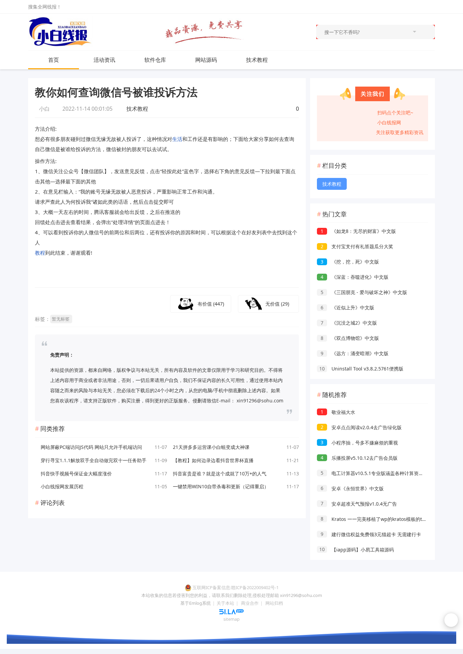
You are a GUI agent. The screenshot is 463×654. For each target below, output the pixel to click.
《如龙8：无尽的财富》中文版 (358, 231)
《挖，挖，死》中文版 (350, 261)
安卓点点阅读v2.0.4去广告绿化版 (361, 427)
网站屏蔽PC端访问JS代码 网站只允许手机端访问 (91, 447)
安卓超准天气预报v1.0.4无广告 (359, 504)
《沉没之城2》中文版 (349, 323)
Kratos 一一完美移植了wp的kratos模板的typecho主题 (384, 519)
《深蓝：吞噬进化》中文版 (354, 277)
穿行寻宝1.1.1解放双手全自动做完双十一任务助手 (93, 460)
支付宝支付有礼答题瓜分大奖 (357, 246)
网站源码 (206, 59)
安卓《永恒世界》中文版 (352, 488)
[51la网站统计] (231, 611)
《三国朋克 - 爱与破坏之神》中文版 (364, 292)
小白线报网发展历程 (62, 486)
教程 (40, 252)
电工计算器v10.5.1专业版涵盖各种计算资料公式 (377, 473)
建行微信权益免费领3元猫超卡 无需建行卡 (371, 534)
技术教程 (257, 59)
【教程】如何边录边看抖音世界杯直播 (213, 460)
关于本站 (225, 603)
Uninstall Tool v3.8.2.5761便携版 (361, 368)
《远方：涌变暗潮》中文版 (354, 353)
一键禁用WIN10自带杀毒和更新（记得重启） (221, 486)
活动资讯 (104, 59)
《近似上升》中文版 (347, 307)
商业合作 (250, 603)
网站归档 (274, 603)
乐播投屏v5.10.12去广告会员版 (359, 458)
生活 (177, 138)
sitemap (231, 619)
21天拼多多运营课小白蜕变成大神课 (211, 447)
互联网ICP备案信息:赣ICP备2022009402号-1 (236, 587)
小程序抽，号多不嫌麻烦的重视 (359, 442)
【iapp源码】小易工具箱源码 (356, 549)
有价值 (211, 304)
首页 (53, 59)
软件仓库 (155, 59)
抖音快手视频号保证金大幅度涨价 (76, 473)
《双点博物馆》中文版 (350, 338)
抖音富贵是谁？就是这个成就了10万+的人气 (219, 473)
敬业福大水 (338, 412)
